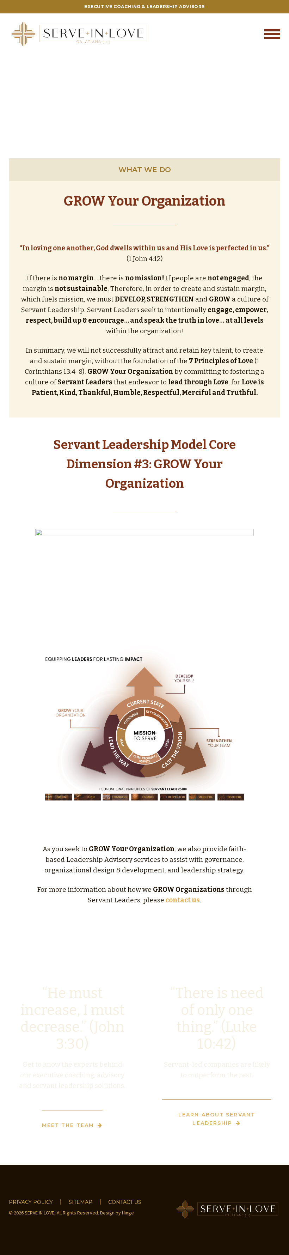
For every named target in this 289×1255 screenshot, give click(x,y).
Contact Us (124, 1202)
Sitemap (80, 1202)
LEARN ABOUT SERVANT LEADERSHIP (216, 1118)
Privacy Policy (31, 1202)
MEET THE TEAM (68, 1125)
